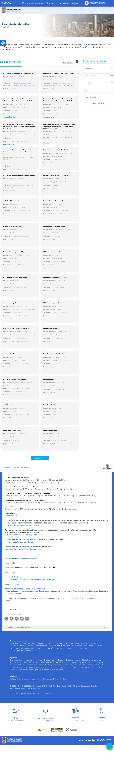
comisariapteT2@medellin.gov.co (25, 85)
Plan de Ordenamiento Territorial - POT (35, 665)
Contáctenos (10, 516)
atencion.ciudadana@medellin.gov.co (21, 525)
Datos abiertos (59, 670)
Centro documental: (18, 643)
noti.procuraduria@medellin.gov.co (20, 535)
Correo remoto (16, 660)
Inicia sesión (64, 3)
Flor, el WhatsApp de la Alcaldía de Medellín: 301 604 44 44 (29, 579)
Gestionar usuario (73, 660)
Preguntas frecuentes (33, 660)
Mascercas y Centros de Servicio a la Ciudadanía (24, 589)
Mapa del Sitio (64, 662)
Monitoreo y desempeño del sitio (43, 662)
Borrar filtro (98, 103)
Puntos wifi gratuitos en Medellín (43, 667)
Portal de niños (64, 667)
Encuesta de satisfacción (54, 660)
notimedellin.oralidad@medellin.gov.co (22, 549)
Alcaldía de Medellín (8, 40)
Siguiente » (40, 458)
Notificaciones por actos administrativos (81, 643)
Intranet (101, 720)
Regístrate (74, 3)
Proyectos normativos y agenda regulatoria (72, 648)
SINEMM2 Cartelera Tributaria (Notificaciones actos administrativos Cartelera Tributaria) (46, 646)
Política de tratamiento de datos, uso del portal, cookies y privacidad (38, 679)
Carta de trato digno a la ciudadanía (35, 670)
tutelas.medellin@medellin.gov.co (20, 542)
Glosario (85, 660)
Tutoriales (98, 665)
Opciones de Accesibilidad (34, 3)
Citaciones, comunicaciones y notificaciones (45, 643)
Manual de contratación (62, 665)
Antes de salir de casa (83, 665)
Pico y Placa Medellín (19, 667)
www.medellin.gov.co (13, 577)
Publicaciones (30, 651)
